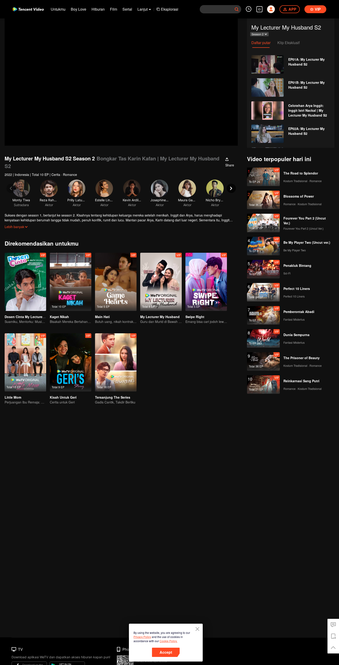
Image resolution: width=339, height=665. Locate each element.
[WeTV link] (28, 9)
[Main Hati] (116, 282)
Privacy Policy (142, 637)
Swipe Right (194, 316)
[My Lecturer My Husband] (161, 282)
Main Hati (102, 316)
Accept (166, 652)
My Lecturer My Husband (160, 316)
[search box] (236, 9)
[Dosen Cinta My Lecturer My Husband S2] (25, 282)
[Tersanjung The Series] (116, 362)
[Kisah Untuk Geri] (70, 362)
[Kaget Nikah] (70, 282)
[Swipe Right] (206, 282)
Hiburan (98, 9)
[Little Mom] (25, 362)
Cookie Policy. (168, 641)
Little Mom (13, 397)
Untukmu (58, 9)
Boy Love (78, 9)
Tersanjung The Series (112, 397)
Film (113, 9)
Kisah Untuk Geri (63, 397)
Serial (127, 9)
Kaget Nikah (59, 316)
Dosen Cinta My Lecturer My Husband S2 (37, 316)
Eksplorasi (169, 9)
